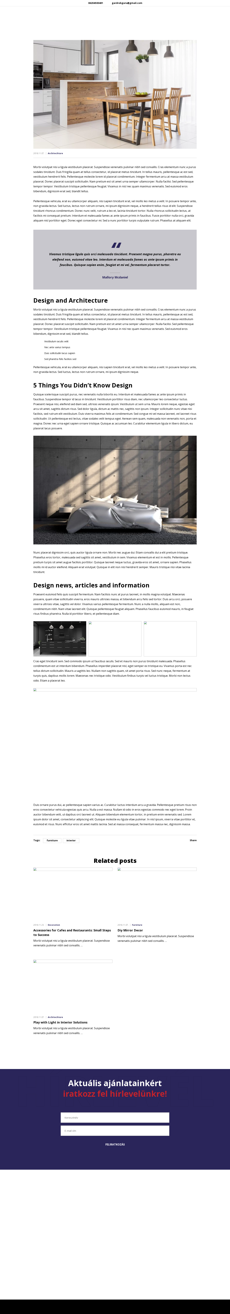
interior (71, 840)
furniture (52, 840)
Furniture (137, 924)
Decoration (54, 924)
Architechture (55, 153)
